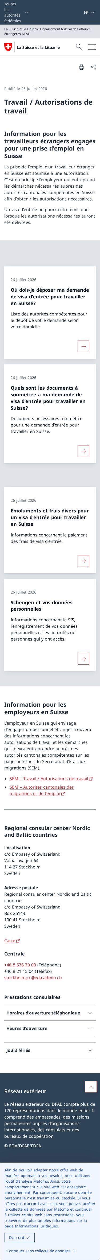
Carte (9, 940)
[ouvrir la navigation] (92, 47)
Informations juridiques (36, 1226)
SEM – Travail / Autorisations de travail (49, 778)
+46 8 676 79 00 (20, 965)
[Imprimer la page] (81, 67)
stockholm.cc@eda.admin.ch (33, 978)
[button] (91, 1087)
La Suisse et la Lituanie (38, 47)
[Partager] (93, 67)
